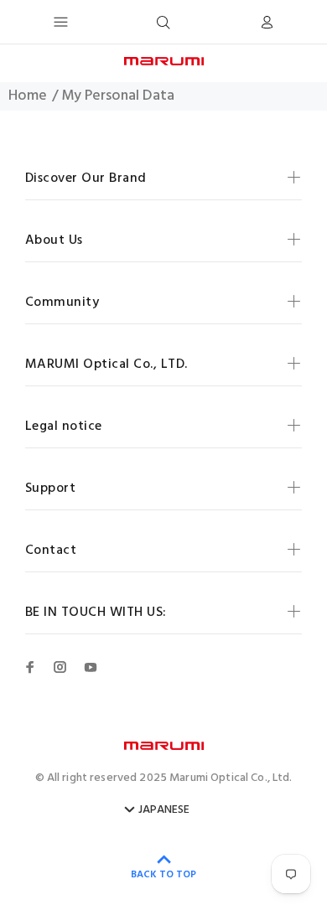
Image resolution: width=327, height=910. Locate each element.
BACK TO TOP (163, 874)
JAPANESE (163, 810)
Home (27, 96)
